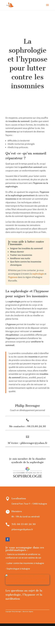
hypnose (13, 277)
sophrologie (38, 273)
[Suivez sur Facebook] (8, 539)
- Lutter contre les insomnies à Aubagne (25, 563)
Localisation (19, 498)
